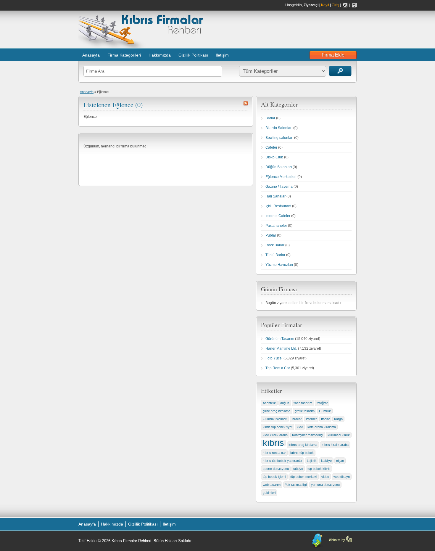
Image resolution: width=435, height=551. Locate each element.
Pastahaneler (276, 226)
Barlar (270, 118)
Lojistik (312, 460)
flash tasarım (303, 403)
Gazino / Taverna (279, 186)
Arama (340, 71)
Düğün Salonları (278, 167)
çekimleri (269, 492)
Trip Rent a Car (277, 368)
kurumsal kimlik (339, 435)
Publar (270, 235)
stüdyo (298, 468)
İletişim (222, 55)
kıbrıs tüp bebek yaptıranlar (282, 460)
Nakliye (326, 460)
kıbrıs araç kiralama (303, 444)
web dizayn (342, 476)
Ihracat (296, 419)
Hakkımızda (160, 55)
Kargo (338, 419)
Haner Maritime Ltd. (281, 348)
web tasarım (272, 484)
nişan (340, 460)
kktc (300, 427)
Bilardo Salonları (278, 128)
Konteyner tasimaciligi (307, 435)
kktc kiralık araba (275, 435)
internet (311, 419)
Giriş (335, 5)
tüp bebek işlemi (274, 476)
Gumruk (325, 411)
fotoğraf (322, 403)
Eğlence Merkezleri (281, 177)
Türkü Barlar (275, 255)
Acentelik (269, 403)
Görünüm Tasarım (279, 339)
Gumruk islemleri (275, 419)
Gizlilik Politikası (193, 55)
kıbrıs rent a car (274, 452)
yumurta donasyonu (325, 484)
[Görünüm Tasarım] (340, 541)
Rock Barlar (274, 245)
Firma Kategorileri (124, 55)
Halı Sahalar (275, 196)
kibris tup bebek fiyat (277, 427)
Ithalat (325, 419)
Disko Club (274, 157)
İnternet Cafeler (277, 216)
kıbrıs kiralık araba (335, 444)
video (325, 476)
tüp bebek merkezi (303, 476)
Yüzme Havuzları (279, 265)
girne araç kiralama (276, 411)
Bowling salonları (279, 138)
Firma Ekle (333, 54)
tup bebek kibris (318, 468)
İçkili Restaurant (278, 206)
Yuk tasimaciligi (296, 484)
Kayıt (325, 5)
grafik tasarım (305, 411)
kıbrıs (273, 443)
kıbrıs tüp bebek (302, 452)
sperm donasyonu (276, 468)
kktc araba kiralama (321, 427)
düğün (284, 403)
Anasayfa (91, 55)
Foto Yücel (274, 358)
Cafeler (271, 147)
